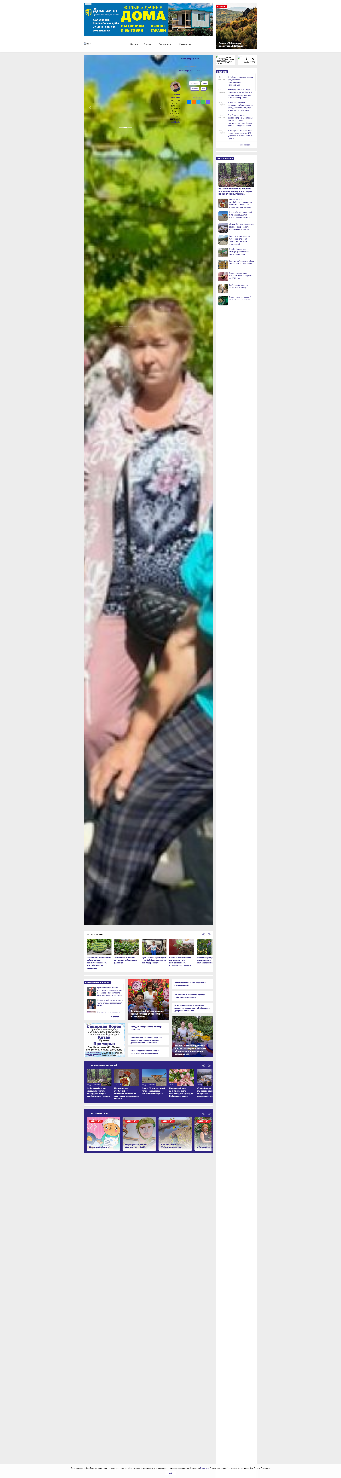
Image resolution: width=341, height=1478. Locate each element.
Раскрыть (175, 121)
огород (195, 89)
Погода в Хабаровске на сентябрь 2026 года (147, 1027)
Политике (204, 1468)
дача (205, 83)
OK (170, 1473)
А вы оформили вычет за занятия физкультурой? (190, 983)
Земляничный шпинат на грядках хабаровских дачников (189, 995)
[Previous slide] (203, 934)
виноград (194, 83)
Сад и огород (187, 59)
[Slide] (121, 127)
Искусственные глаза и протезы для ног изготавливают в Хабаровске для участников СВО (192, 1008)
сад (203, 89)
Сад (197, 59)
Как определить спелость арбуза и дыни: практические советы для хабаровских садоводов (146, 1040)
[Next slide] (209, 934)
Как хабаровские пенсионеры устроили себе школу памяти (145, 1052)
